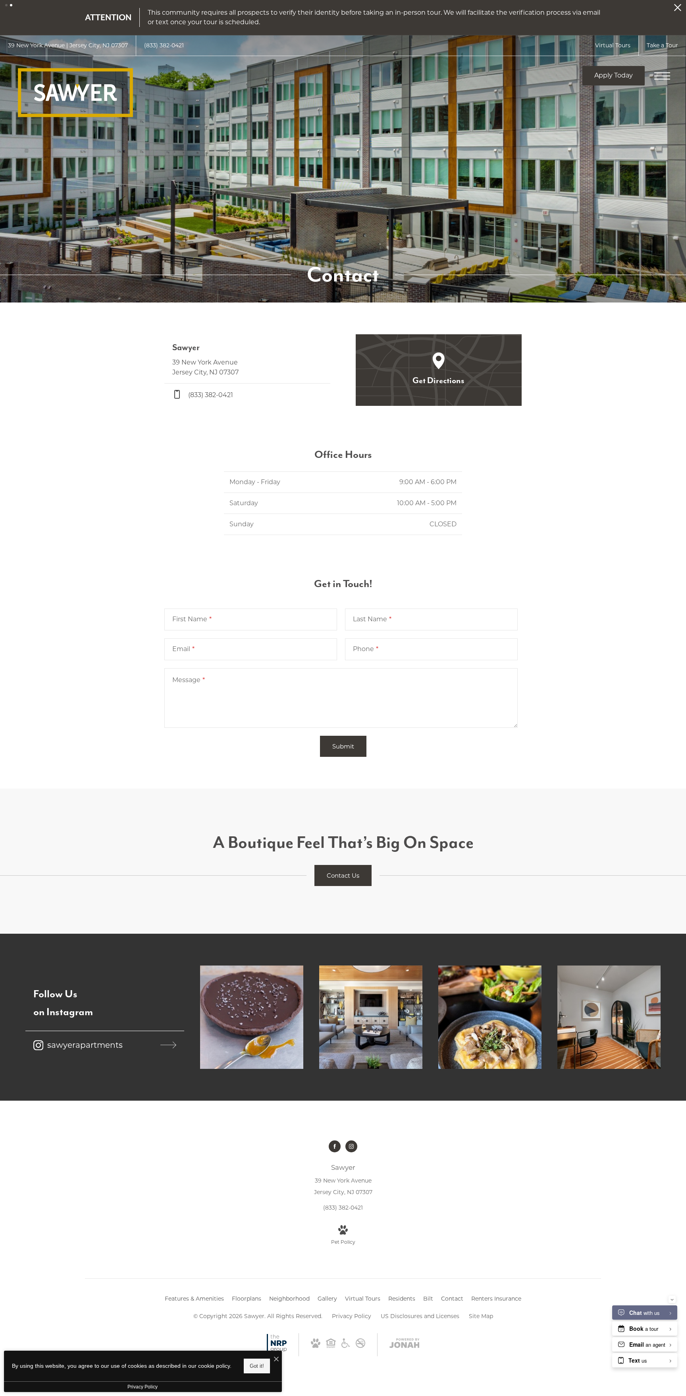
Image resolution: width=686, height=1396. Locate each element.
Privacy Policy (351, 1320)
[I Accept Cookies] (276, 1359)
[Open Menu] (662, 79)
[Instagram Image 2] (370, 1021)
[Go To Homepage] (75, 96)
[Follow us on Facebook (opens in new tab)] (335, 1150)
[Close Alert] (677, 9)
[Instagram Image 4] (609, 1021)
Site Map (481, 1320)
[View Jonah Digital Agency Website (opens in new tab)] (404, 1348)
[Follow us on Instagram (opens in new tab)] (351, 1150)
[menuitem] (194, 1303)
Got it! (257, 1366)
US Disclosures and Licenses (420, 1320)
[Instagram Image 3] (489, 1021)
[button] (6, 5)
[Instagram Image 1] (251, 1021)
